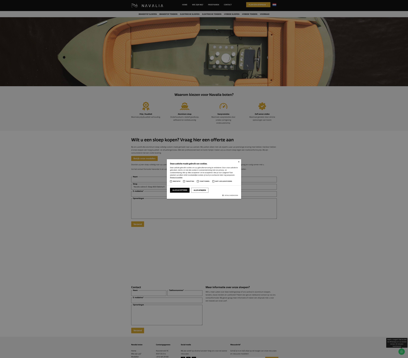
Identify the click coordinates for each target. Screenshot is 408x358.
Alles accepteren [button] (179, 190)
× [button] (239, 161)
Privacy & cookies (176, 177)
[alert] (204, 179)
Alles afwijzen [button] (200, 190)
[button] (204, 195)
